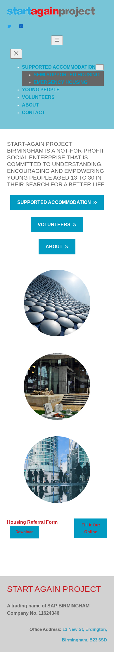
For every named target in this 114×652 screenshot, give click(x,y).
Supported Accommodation (54, 202)
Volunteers (54, 224)
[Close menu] (16, 54)
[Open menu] (57, 40)
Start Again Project (54, 589)
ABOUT (54, 246)
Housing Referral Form (32, 522)
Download (24, 532)
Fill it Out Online (91, 528)
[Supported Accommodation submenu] (100, 67)
